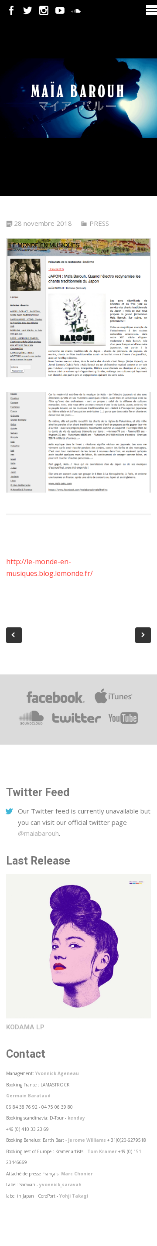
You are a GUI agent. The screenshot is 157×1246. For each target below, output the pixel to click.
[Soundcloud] (76, 10)
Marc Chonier (77, 1174)
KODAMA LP (25, 1027)
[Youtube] (60, 10)
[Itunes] (114, 703)
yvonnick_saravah (60, 1184)
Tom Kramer (102, 1151)
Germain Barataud (28, 1096)
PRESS (99, 223)
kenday (76, 1118)
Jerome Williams (87, 1140)
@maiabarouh (38, 833)
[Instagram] (43, 10)
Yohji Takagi (73, 1196)
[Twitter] (27, 10)
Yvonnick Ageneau (57, 1073)
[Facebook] (11, 10)
